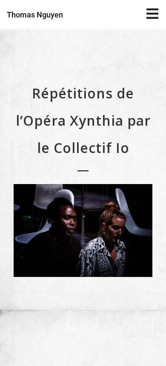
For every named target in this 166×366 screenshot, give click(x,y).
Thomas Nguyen (35, 14)
